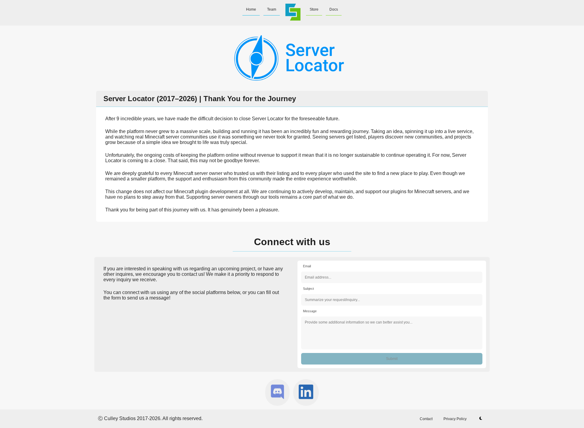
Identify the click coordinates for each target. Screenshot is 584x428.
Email (307, 266)
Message (310, 311)
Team (271, 9)
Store (314, 9)
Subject (308, 288)
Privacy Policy (455, 419)
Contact (426, 419)
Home (251, 9)
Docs (333, 9)
